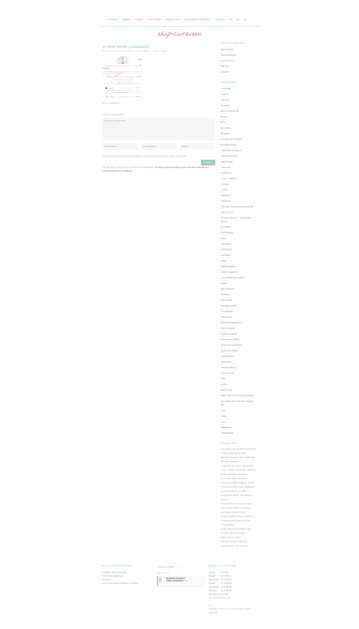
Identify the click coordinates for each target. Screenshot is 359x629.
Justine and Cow (228, 487)
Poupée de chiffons (230, 339)
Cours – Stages (228, 178)
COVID (224, 189)
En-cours (242, 474)
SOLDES (225, 72)
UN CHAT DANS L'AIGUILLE (234, 542)
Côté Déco (226, 173)
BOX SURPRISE (247, 457)
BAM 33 (224, 66)
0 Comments (142, 51)
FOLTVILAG (226, 249)
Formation (226, 255)
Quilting (246, 520)
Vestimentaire (227, 546)
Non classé (226, 300)
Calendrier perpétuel (231, 150)
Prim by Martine (245, 516)
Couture (225, 184)
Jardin (251, 483)
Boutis (224, 116)
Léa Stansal (245, 495)
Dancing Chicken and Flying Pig (237, 206)
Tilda (223, 410)
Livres (223, 283)
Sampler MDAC (228, 367)
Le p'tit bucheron (229, 491)
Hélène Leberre (239, 483)
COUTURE (241, 470)
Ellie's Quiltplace (229, 474)
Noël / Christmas (241, 508)
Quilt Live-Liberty (229, 350)
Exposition (226, 244)
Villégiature (226, 427)
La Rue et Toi (227, 60)
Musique (225, 294)
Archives (106, 579)
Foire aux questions (112, 576)
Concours (226, 167)
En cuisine (226, 478)
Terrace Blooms (228, 55)
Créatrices (226, 201)
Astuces (225, 100)
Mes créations (228, 289)
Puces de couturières (231, 345)
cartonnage (227, 161)
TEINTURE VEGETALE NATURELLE (237, 395)
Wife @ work (227, 433)
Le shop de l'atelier (230, 495)
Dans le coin (227, 212)
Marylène (129, 51)
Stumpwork (226, 390)
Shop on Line (227, 373)
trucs (223, 421)
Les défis (242, 491)
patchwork (226, 512)
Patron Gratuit (239, 512)
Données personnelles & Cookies (120, 583)
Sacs (249, 529)
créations (251, 470)
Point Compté (228, 328)
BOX (223, 122)
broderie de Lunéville (231, 139)
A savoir (225, 94)
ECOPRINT (226, 227)
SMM (223, 378)
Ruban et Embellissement (233, 529)
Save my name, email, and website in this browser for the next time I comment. (146, 156)
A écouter (226, 88)
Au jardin (225, 105)
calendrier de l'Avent (231, 466)
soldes (224, 384)
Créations (225, 195)
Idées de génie (228, 266)
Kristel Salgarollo (229, 272)
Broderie (225, 133)
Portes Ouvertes (229, 334)
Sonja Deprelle (237, 533)
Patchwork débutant (231, 322)
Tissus (224, 416)
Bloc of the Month (230, 111)
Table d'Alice (227, 537)
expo (223, 238)
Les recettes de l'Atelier (232, 277)
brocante (225, 128)
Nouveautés (227, 311)
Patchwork (226, 317)
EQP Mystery (227, 232)
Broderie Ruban (229, 145)
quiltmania (226, 362)
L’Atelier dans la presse (114, 572)
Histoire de (226, 483)
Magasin (225, 499)
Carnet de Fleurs (229, 156)
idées (223, 261)
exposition (243, 478)
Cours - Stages (228, 470)
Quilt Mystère (227, 356)
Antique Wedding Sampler (233, 453)
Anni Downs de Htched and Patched (238, 449)
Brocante (225, 461)
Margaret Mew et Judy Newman (236, 504)
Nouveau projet (228, 305)
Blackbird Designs (230, 457)
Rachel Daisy (227, 49)
